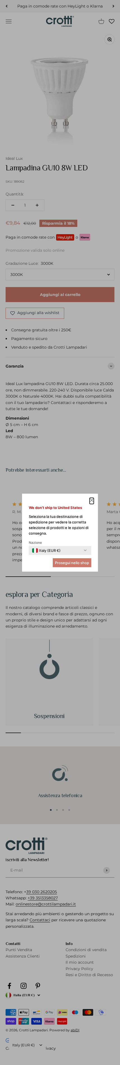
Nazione (35, 542)
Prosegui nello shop (72, 562)
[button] (92, 501)
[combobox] (46, 550)
